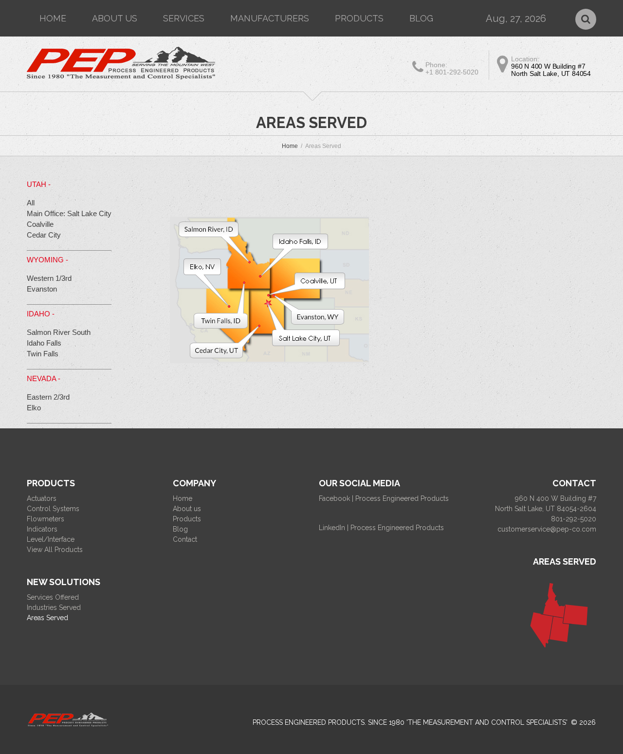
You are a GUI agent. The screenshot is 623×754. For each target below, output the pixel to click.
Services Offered (53, 597)
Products (359, 18)
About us (114, 18)
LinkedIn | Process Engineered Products (381, 528)
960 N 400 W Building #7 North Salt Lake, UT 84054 (551, 69)
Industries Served (54, 607)
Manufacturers (269, 18)
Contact (185, 539)
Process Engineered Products (309, 722)
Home (52, 18)
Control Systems (53, 509)
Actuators (41, 498)
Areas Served (47, 618)
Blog (421, 18)
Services (183, 18)
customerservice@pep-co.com (546, 529)
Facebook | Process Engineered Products (384, 498)
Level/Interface (50, 539)
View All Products (55, 549)
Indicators (42, 529)
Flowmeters (45, 519)
